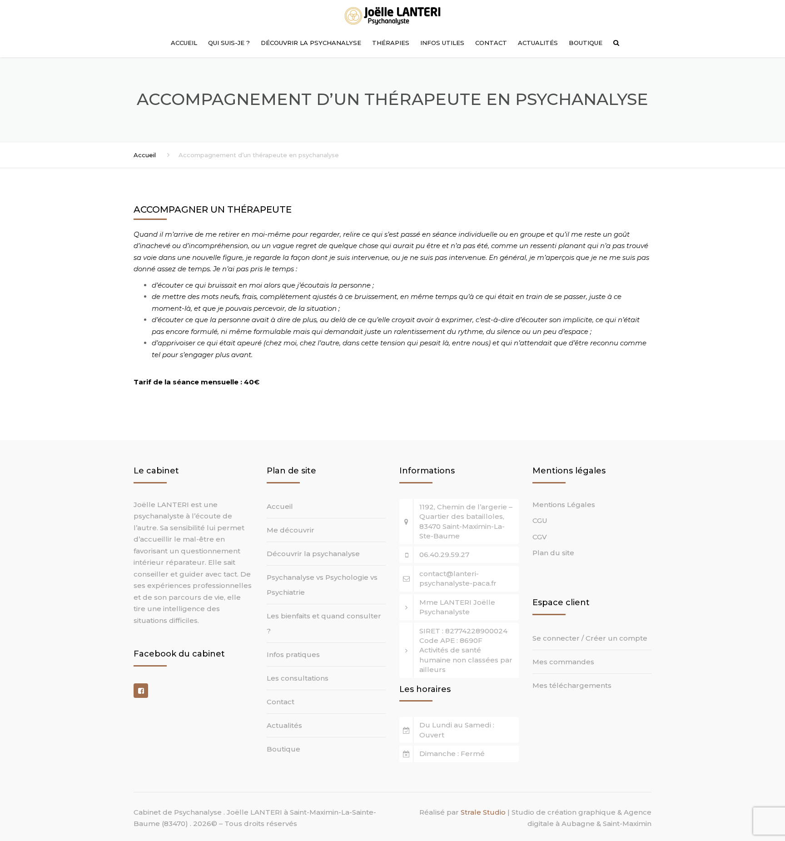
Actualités (538, 42)
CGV (539, 536)
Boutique (585, 42)
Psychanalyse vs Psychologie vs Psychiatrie (322, 585)
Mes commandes (563, 661)
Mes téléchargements (571, 685)
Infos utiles (442, 42)
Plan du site (553, 552)
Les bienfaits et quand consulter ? (324, 623)
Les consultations (297, 678)
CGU (539, 520)
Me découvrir (290, 530)
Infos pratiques (293, 654)
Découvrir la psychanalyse (311, 42)
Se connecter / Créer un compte (589, 638)
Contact (491, 42)
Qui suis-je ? (229, 42)
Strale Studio (483, 812)
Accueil (184, 42)
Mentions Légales (563, 504)
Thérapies (390, 42)
